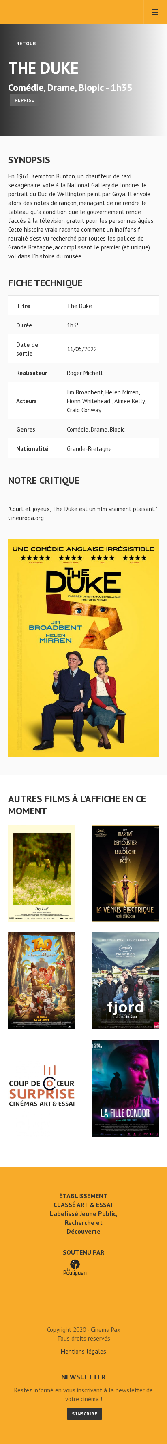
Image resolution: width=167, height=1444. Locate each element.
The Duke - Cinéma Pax (83, 1311)
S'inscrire (84, 1413)
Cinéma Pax (41, 12)
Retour (25, 43)
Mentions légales (83, 1351)
